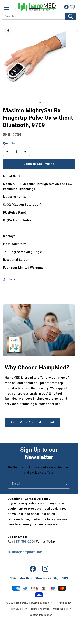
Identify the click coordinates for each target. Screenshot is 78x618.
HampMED (22, 603)
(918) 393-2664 (24, 541)
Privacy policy (19, 609)
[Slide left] (30, 102)
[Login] (66, 8)
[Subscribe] (66, 483)
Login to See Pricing (39, 164)
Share (11, 279)
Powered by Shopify (40, 603)
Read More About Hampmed (32, 422)
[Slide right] (47, 102)
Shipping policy (62, 609)
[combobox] (33, 16)
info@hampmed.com (27, 552)
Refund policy (64, 603)
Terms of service (40, 609)
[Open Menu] (6, 8)
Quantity (9, 143)
